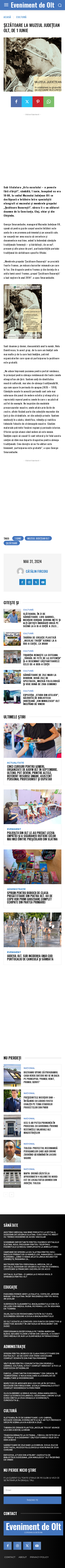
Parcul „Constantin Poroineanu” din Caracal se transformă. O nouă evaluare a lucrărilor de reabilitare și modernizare (30, 1375)
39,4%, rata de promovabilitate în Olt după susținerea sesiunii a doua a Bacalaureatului (29, 1315)
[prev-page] (6, 1194)
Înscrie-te (32, 1500)
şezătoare (11, 543)
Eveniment (14, 829)
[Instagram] (29, 582)
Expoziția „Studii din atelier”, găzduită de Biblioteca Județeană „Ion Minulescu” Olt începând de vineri (41, 699)
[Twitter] (27, 101)
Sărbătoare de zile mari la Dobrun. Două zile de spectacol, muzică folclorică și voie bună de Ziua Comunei (41, 679)
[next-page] (11, 1194)
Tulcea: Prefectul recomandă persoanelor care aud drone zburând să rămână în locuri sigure (40, 1153)
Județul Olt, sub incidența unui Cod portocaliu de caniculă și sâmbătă (30, 957)
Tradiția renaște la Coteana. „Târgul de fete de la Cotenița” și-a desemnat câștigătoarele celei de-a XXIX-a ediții (42, 659)
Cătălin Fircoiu (37, 571)
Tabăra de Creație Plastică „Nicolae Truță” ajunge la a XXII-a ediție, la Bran (40, 640)
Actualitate (15, 763)
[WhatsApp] (48, 101)
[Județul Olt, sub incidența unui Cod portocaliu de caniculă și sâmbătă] (32, 929)
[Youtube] (43, 582)
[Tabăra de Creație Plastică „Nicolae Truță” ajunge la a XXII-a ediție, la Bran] (12, 639)
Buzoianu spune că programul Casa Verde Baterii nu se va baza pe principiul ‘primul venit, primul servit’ (41, 1077)
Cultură (21, 17)
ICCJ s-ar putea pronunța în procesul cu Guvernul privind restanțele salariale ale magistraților (41, 1127)
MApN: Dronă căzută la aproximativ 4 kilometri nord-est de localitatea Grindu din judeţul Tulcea (41, 1178)
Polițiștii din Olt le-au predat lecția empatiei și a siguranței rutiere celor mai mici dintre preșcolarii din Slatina (32, 836)
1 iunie (18, 538)
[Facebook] (16, 101)
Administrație (16, 889)
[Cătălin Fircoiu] (21, 571)
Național (29, 1068)
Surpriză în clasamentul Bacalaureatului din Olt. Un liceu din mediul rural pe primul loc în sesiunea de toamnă (32, 1306)
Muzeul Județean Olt (38, 538)
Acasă (7, 17)
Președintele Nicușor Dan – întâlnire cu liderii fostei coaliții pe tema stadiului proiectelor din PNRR (39, 1102)
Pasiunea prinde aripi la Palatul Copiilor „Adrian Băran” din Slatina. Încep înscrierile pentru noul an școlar (31, 1296)
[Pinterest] (37, 101)
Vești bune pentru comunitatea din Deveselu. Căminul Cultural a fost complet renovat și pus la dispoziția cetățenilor (32, 1365)
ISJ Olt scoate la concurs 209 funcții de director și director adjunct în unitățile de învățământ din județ (32, 1323)
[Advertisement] (32, 148)
